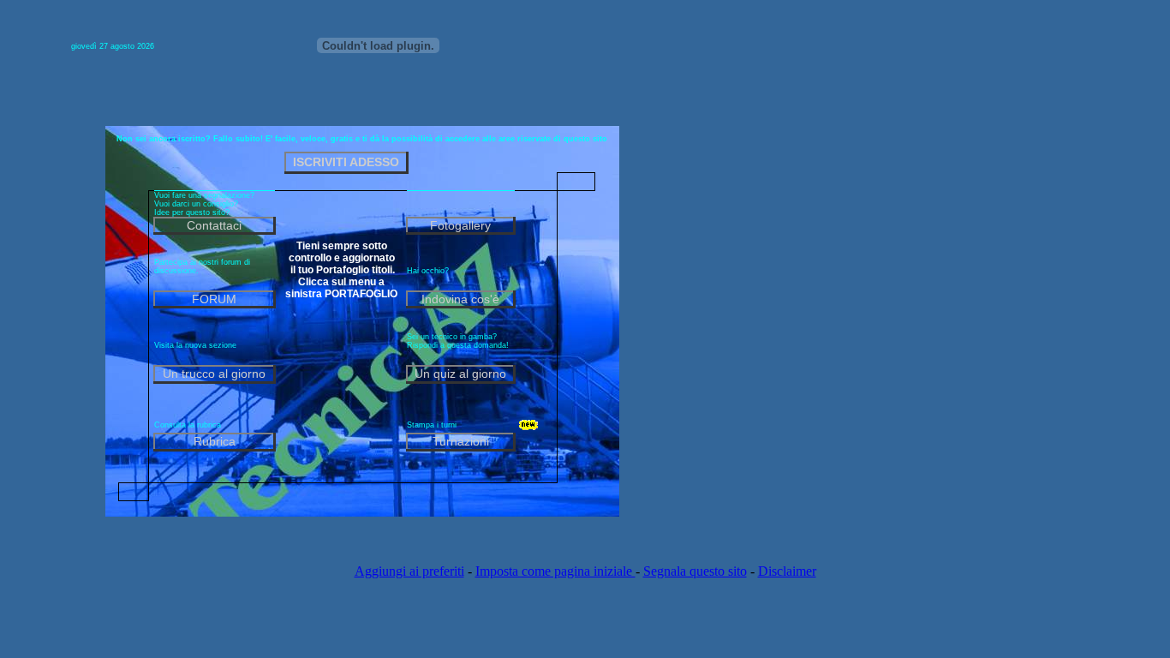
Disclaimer (787, 571)
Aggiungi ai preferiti (409, 571)
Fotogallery (460, 225)
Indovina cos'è (460, 299)
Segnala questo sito (695, 571)
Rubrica (215, 441)
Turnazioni (461, 441)
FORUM (214, 299)
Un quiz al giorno (460, 373)
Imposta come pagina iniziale (555, 571)
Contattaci (214, 225)
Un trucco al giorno (214, 373)
